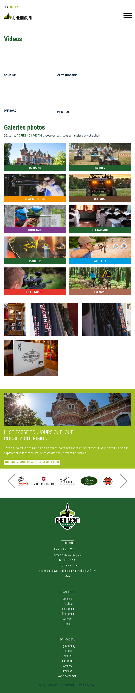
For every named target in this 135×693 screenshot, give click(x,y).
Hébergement (67, 613)
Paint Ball (67, 656)
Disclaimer (68, 685)
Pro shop (68, 603)
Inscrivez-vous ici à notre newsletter (32, 462)
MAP (67, 576)
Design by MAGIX (88, 685)
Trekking (67, 671)
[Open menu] (127, 16)
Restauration (68, 608)
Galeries (67, 619)
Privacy (41, 685)
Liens (67, 623)
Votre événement (67, 676)
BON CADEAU (67, 639)
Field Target (67, 661)
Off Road (67, 650)
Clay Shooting (67, 646)
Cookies (53, 685)
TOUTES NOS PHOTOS (29, 135)
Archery (67, 666)
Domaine (67, 598)
